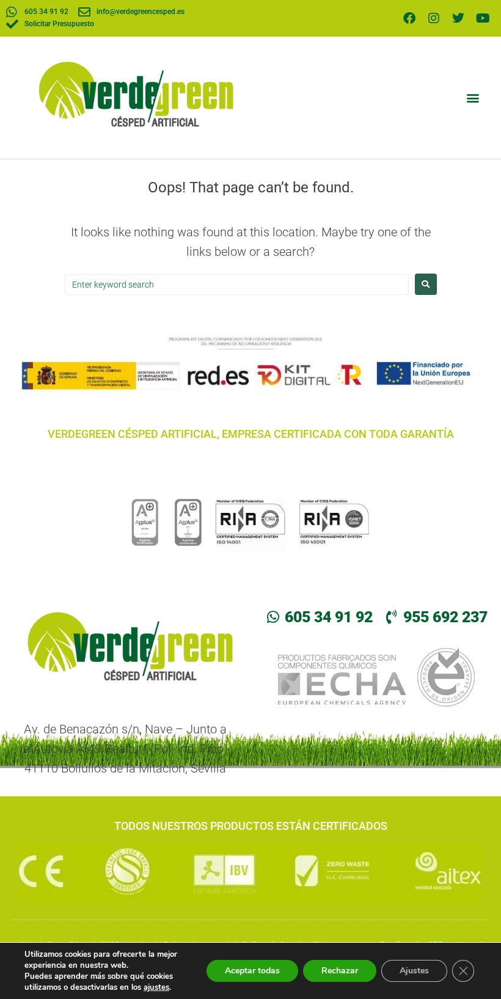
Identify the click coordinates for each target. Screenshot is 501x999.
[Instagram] (434, 18)
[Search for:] (236, 284)
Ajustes (414, 970)
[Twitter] (458, 18)
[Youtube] (482, 18)
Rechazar (339, 970)
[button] (473, 97)
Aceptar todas (252, 970)
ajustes (156, 987)
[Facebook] (409, 18)
